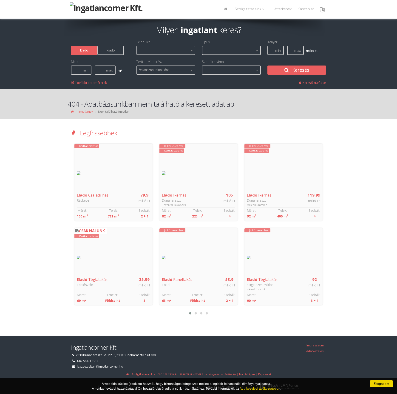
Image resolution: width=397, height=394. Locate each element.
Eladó (84, 50)
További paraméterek (90, 82)
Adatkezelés (315, 351)
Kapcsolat (306, 8)
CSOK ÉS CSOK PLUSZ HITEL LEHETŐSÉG (180, 374)
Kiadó (110, 50)
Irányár (272, 42)
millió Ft (144, 201)
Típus (206, 42)
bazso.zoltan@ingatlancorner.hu (100, 366)
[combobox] (165, 50)
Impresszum (315, 345)
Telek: (112, 210)
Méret (75, 62)
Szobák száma (213, 62)
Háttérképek (282, 8)
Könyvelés (213, 374)
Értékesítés (230, 374)
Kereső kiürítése (313, 82)
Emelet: (112, 295)
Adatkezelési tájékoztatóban (260, 388)
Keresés (300, 70)
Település (143, 42)
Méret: (81, 210)
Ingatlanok (86, 111)
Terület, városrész (149, 62)
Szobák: (144, 210)
